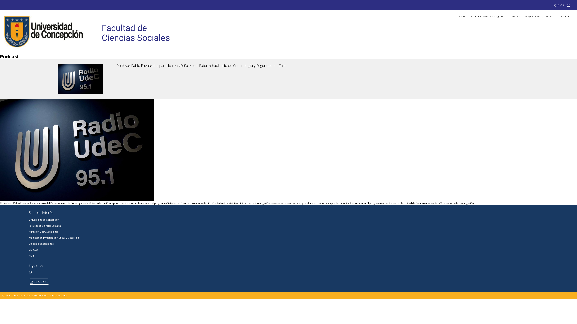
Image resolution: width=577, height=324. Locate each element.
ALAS (32, 255)
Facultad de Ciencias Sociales (45, 225)
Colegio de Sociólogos (41, 243)
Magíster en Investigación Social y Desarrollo (54, 237)
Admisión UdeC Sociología (43, 231)
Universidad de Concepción (44, 219)
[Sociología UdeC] (86, 32)
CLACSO (33, 249)
